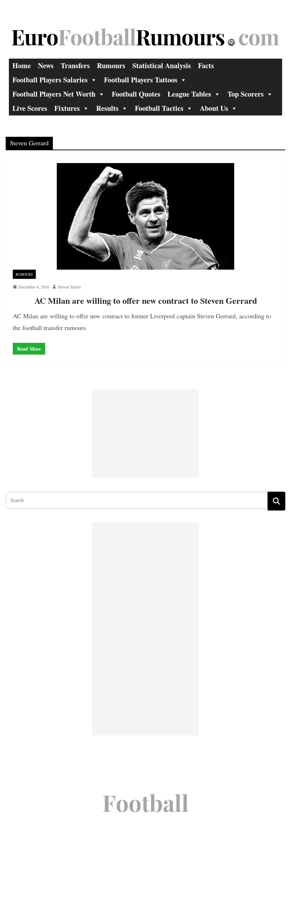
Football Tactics (159, 108)
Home (21, 65)
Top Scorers (245, 94)
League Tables (189, 94)
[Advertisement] (145, 433)
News (46, 65)
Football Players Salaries (50, 80)
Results (107, 108)
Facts (206, 65)
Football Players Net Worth (53, 94)
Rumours (111, 65)
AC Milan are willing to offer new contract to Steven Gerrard (145, 300)
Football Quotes (136, 94)
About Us (214, 108)
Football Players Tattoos (140, 80)
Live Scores (29, 108)
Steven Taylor (69, 287)
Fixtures (67, 108)
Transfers (75, 65)
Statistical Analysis (161, 65)
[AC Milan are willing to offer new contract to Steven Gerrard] (145, 216)
